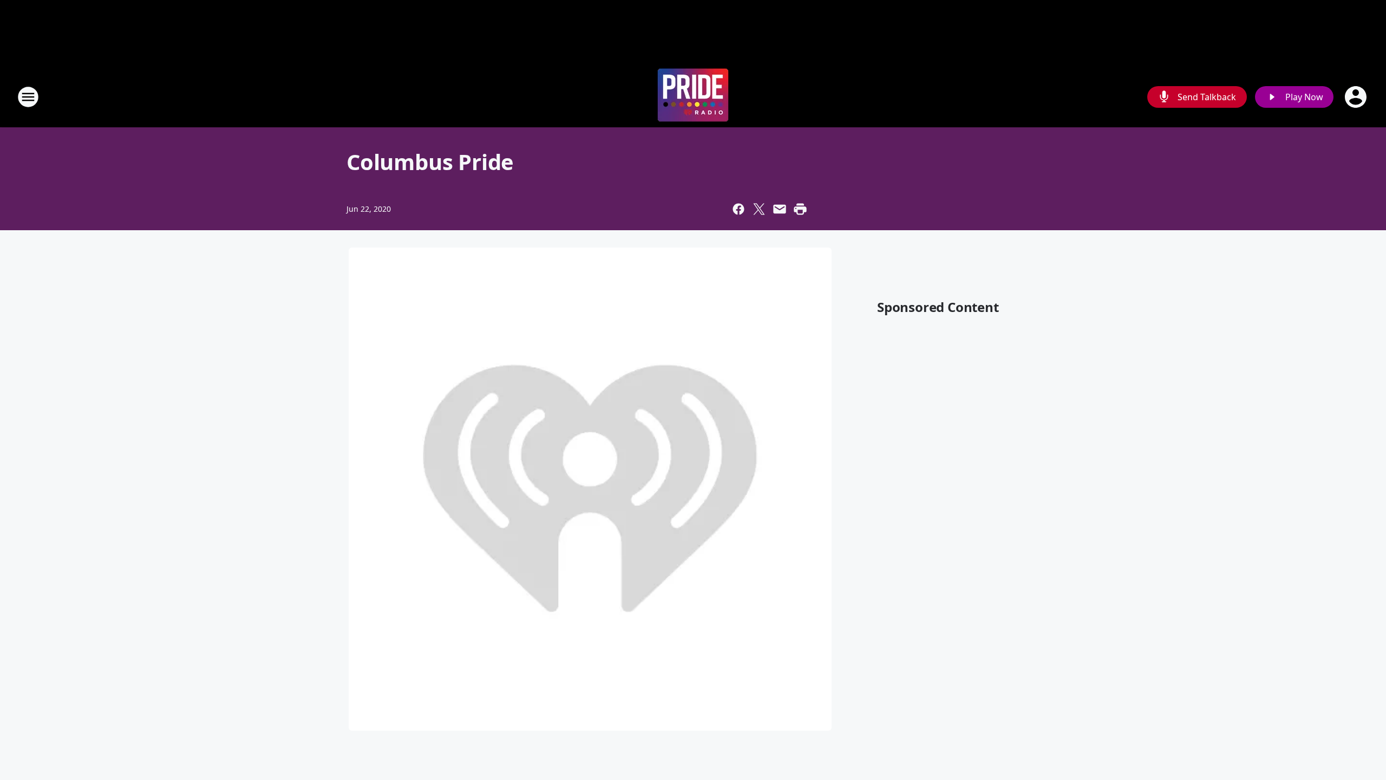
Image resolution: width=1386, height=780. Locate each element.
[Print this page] (800, 209)
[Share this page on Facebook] (738, 209)
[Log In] (1357, 97)
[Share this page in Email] (779, 209)
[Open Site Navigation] (28, 97)
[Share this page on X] (759, 209)
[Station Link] (693, 96)
